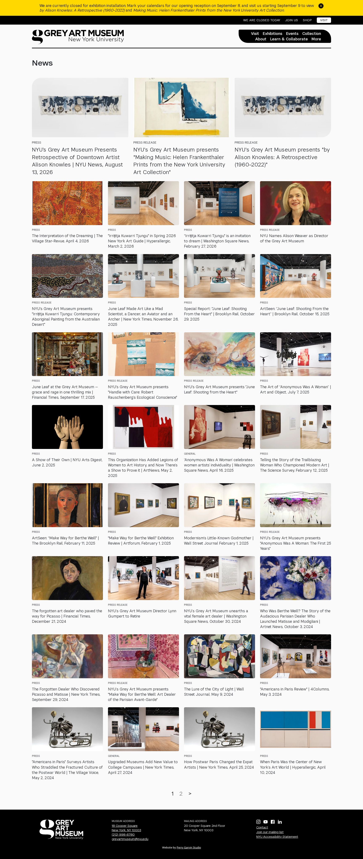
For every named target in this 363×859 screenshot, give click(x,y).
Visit (324, 20)
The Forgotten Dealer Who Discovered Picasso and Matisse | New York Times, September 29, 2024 (66, 694)
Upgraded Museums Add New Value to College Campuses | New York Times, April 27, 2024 (143, 767)
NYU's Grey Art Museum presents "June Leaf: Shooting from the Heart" (219, 389)
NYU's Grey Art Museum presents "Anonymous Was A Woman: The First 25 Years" (295, 543)
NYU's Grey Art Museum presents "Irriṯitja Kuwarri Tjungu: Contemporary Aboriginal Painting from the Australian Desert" (66, 316)
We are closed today (261, 20)
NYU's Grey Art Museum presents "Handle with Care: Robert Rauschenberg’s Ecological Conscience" (142, 392)
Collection (311, 33)
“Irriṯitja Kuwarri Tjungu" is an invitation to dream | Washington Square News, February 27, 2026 (217, 241)
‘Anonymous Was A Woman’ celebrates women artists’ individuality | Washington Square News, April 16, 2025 (219, 465)
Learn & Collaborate (289, 39)
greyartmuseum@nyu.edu (130, 839)
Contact (262, 827)
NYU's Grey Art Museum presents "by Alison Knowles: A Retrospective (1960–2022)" (282, 157)
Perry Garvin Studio (189, 847)
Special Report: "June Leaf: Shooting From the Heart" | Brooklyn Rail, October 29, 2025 (219, 314)
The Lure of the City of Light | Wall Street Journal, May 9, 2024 (214, 692)
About (260, 39)
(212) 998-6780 (123, 835)
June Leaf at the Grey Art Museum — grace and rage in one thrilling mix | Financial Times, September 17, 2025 (65, 392)
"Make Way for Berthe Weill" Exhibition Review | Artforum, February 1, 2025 (141, 541)
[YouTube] (265, 822)
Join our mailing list (270, 832)
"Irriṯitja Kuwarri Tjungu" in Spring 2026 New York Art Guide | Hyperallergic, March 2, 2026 (142, 241)
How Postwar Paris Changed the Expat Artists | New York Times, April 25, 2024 (219, 764)
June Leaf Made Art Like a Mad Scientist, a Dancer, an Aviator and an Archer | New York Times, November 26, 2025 (143, 316)
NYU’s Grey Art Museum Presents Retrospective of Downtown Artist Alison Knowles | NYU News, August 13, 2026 (77, 160)
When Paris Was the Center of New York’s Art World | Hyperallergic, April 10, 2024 (293, 767)
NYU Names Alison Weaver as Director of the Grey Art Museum (294, 238)
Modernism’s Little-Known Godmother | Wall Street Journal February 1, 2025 (219, 541)
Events (292, 33)
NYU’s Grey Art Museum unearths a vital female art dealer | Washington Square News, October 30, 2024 (216, 616)
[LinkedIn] (280, 822)
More (316, 39)
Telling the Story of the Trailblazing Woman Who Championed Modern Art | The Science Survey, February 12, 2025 (294, 465)
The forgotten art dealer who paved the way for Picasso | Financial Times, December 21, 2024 (67, 616)
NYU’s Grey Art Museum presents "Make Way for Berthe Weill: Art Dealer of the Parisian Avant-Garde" (142, 694)
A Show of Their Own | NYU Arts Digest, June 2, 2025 (67, 462)
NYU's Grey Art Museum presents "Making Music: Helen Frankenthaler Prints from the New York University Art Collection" (179, 160)
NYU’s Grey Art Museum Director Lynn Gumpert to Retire (142, 613)
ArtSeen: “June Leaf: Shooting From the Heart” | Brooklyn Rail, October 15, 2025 (294, 311)
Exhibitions (272, 33)
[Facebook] (273, 822)
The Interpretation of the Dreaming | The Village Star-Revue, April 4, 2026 (67, 238)
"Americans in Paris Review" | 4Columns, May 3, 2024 (294, 692)
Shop (307, 20)
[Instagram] (258, 822)
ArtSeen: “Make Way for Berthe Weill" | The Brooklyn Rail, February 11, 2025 (65, 541)
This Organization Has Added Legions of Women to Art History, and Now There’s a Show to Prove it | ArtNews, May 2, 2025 (143, 467)
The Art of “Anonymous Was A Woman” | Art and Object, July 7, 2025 (295, 389)
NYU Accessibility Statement (277, 837)
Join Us (291, 20)
